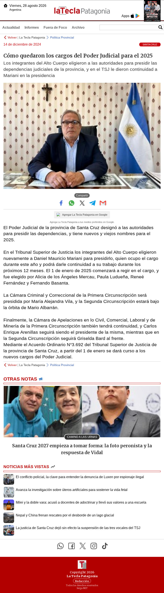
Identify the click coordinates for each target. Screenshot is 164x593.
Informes (32, 27)
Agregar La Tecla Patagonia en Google (84, 214)
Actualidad (11, 27)
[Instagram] (94, 546)
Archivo (78, 27)
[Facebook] (71, 546)
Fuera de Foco (55, 27)
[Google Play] (137, 16)
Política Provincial (62, 37)
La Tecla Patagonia (32, 37)
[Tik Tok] (105, 546)
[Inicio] (5, 5)
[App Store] (132, 16)
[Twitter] (83, 546)
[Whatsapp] (60, 546)
